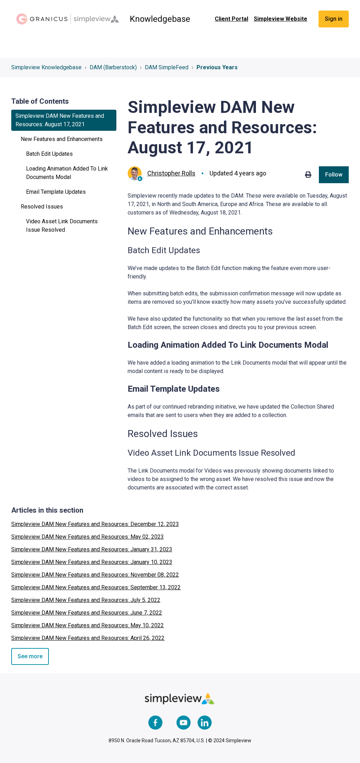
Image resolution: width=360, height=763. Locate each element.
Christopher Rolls (171, 173)
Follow (333, 174)
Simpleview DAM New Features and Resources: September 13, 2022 (96, 587)
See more (30, 656)
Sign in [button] (333, 18)
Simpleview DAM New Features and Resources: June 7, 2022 (86, 612)
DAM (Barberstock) (113, 67)
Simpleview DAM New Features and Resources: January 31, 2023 (91, 549)
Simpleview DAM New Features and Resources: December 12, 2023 (95, 524)
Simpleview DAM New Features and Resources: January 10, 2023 (91, 562)
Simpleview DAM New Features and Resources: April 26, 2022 (88, 638)
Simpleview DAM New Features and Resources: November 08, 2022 (95, 574)
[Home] (67, 19)
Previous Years (217, 67)
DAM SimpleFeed (166, 67)
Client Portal (231, 18)
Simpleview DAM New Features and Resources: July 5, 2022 (85, 600)
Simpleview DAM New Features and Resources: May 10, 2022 (87, 625)
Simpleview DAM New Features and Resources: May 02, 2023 (87, 536)
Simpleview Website (280, 18)
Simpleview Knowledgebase (46, 67)
